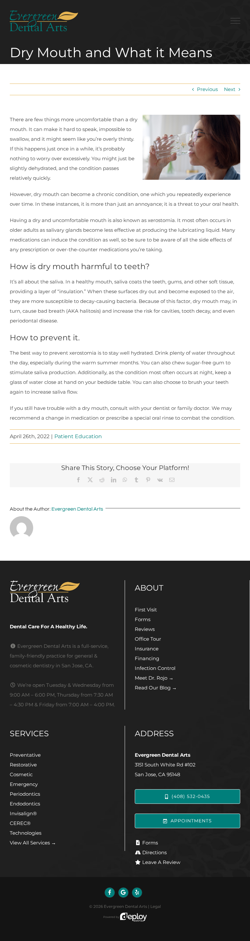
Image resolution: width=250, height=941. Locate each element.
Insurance (147, 649)
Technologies (25, 833)
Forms (142, 619)
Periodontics (25, 794)
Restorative (23, 765)
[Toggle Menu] (235, 21)
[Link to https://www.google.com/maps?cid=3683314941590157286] (123, 892)
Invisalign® (23, 813)
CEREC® (20, 823)
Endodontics (25, 804)
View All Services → (33, 843)
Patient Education (78, 436)
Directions (154, 852)
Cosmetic (21, 774)
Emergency (24, 784)
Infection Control (155, 668)
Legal (155, 906)
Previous (207, 89)
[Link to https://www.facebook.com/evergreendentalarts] (109, 892)
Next (229, 89)
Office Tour (148, 639)
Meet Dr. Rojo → (154, 678)
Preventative (25, 755)
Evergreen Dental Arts (77, 509)
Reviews (145, 629)
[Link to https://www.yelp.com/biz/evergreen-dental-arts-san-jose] (137, 892)
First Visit (146, 610)
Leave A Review (161, 862)
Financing (147, 658)
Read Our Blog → (156, 688)
